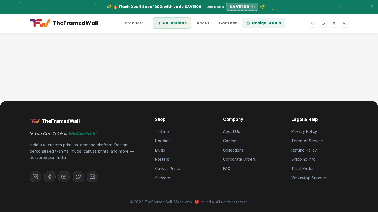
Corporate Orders (239, 159)
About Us (231, 131)
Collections (174, 23)
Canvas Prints (167, 168)
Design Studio (266, 23)
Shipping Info (303, 159)
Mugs (160, 150)
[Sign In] (344, 23)
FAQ (227, 168)
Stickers (162, 178)
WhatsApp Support (309, 178)
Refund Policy (304, 150)
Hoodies (162, 140)
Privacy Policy (304, 131)
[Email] (92, 176)
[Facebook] (50, 176)
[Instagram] (35, 176)
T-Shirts (162, 131)
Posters (162, 159)
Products (134, 23)
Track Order (302, 168)
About (202, 23)
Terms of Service (307, 140)
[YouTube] (64, 176)
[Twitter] (78, 176)
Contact (228, 23)
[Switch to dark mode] (323, 23)
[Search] (313, 23)
